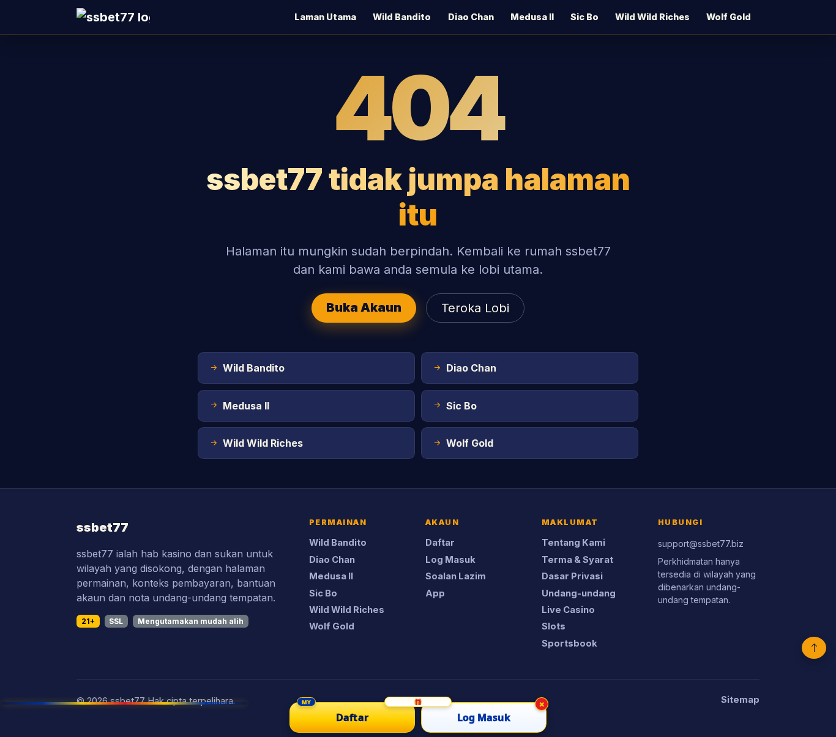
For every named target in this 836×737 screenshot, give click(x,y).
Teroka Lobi (475, 308)
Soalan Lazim (455, 576)
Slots (553, 626)
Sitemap (740, 699)
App (435, 593)
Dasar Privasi (572, 576)
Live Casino (568, 609)
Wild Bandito (402, 17)
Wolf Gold (728, 17)
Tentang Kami (573, 542)
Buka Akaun (363, 307)
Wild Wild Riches (652, 17)
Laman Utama (325, 17)
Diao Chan (471, 17)
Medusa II (532, 17)
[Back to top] (814, 648)
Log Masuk (450, 559)
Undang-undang (579, 593)
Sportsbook (569, 643)
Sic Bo (584, 17)
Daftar (440, 542)
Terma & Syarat (577, 559)
